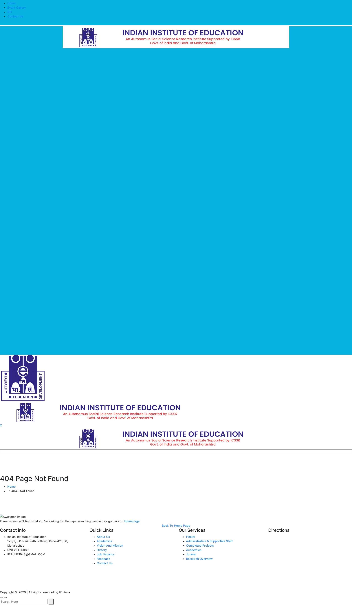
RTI (9, 12)
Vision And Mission (110, 545)
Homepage (132, 521)
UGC (47, 584)
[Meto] (176, 37)
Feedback (103, 559)
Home (11, 3)
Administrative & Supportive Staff (209, 541)
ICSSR (104, 584)
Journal (191, 554)
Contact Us (15, 16)
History (102, 550)
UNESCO (67, 584)
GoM (136, 584)
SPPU (86, 584)
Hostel (190, 537)
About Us (103, 537)
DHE (121, 584)
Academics (104, 541)
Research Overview (199, 559)
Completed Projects (200, 545)
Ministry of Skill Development (173, 584)
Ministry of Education (18, 584)
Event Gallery (16, 7)
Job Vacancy (106, 554)
